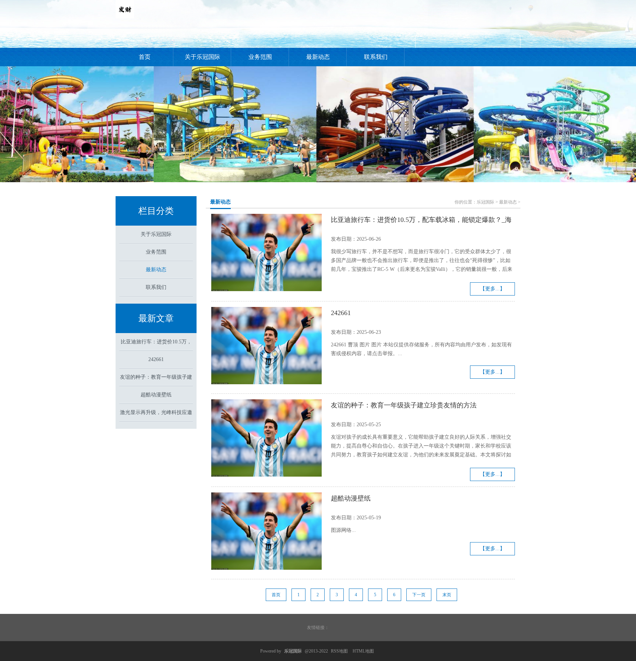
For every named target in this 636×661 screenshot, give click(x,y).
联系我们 (376, 57)
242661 (156, 359)
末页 (446, 594)
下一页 (418, 594)
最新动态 (318, 57)
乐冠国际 (485, 202)
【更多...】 (492, 288)
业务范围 (260, 57)
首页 (145, 57)
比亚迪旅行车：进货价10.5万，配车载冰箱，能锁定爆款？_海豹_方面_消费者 (421, 221)
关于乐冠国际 (202, 57)
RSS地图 (339, 651)
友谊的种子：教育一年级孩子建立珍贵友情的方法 (404, 405)
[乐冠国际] (125, 17)
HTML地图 (363, 651)
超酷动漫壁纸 (156, 394)
